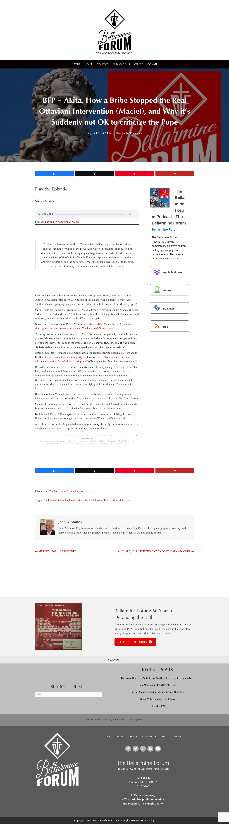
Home (88, 64)
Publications (121, 64)
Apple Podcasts (172, 272)
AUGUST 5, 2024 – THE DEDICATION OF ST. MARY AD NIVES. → (156, 551)
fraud (128, 500)
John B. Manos (115, 133)
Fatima (79, 500)
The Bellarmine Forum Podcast (66, 491)
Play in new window (56, 221)
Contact (102, 64)
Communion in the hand (61, 500)
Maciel (88, 500)
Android (168, 290)
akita (121, 500)
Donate (152, 64)
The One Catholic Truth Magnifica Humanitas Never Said (157, 691)
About (76, 64)
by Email (168, 308)
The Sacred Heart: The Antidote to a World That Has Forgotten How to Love (157, 678)
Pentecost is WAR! (157, 706)
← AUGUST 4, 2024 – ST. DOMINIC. (55, 551)
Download (74, 221)
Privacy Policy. (148, 820)
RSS (165, 326)
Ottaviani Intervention (105, 500)
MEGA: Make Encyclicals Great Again (157, 698)
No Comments (134, 133)
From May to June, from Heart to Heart (157, 684)
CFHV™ (138, 64)
